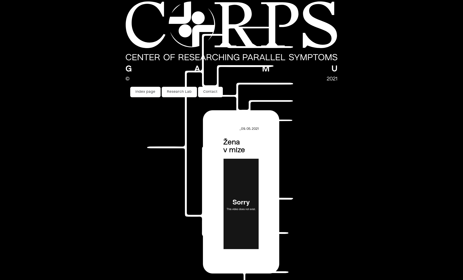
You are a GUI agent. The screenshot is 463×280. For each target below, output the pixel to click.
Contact (210, 91)
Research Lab (179, 91)
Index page (145, 91)
